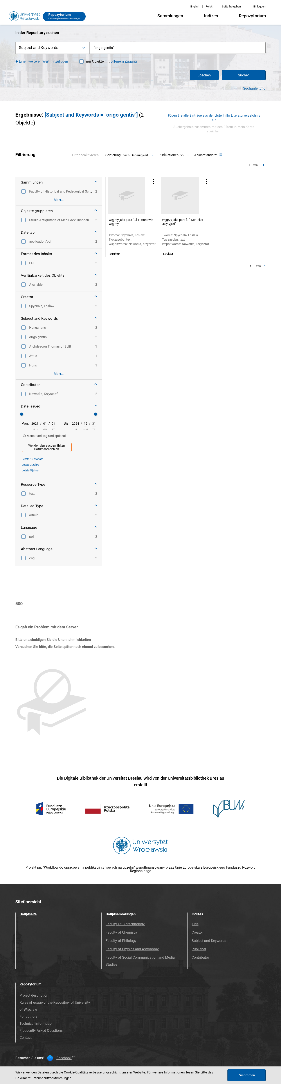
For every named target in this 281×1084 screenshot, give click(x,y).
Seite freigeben (231, 6)
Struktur (115, 253)
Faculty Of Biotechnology (125, 924)
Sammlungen (170, 15)
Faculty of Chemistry (122, 932)
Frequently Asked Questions (41, 1030)
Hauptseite (28, 914)
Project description (34, 995)
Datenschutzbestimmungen (51, 1078)
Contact (26, 1037)
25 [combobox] (182, 155)
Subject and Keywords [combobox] (38, 47)
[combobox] (178, 48)
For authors (28, 1016)
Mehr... (59, 200)
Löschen (204, 75)
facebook (64, 1058)
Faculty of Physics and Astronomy (132, 949)
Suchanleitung (254, 88)
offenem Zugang (124, 61)
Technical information (37, 1023)
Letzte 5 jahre (30, 470)
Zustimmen (246, 1075)
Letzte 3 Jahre (30, 464)
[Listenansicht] (219, 155)
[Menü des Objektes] (153, 181)
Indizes (211, 15)
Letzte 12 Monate (32, 459)
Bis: (66, 423)
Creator (197, 932)
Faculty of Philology (121, 941)
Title (195, 924)
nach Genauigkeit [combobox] (135, 155)
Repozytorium (252, 15)
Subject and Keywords (209, 941)
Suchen (244, 75)
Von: (25, 423)
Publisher (199, 949)
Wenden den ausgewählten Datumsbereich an (46, 447)
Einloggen (259, 6)
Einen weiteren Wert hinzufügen (43, 61)
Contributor (200, 957)
